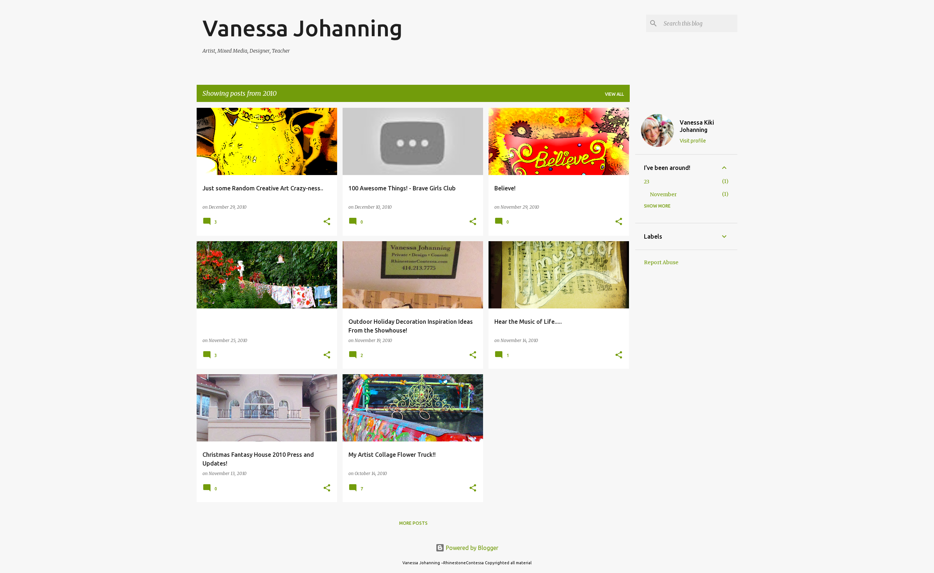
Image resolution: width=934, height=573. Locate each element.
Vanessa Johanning (302, 28)
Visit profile (693, 141)
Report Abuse (661, 262)
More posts (413, 523)
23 (646, 181)
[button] (327, 222)
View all (614, 94)
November (663, 194)
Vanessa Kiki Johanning (697, 126)
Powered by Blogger (471, 547)
